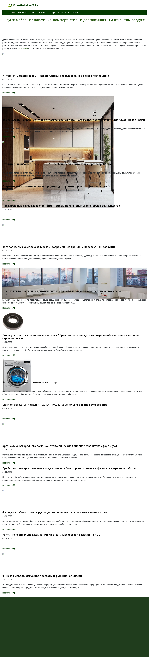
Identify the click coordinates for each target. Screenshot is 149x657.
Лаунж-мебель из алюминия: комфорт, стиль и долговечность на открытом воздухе (74, 20)
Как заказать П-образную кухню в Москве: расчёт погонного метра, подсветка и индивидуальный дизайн (73, 120)
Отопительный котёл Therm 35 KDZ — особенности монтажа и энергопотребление (57, 164)
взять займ (23, 48)
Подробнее (7, 93)
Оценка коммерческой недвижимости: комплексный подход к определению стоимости (61, 291)
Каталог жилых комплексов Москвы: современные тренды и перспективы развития (59, 247)
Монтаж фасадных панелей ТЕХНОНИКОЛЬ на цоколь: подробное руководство (54, 404)
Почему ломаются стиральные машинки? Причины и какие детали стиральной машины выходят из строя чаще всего (70, 336)
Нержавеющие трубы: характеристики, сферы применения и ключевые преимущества (61, 205)
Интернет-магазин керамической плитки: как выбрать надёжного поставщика (55, 75)
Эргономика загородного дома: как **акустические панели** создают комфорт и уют (59, 446)
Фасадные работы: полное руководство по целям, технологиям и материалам (54, 512)
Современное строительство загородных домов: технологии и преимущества (54, 186)
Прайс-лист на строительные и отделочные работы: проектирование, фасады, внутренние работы (69, 468)
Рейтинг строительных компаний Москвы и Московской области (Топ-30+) (52, 534)
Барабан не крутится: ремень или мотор (29, 382)
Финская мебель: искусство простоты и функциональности (42, 576)
